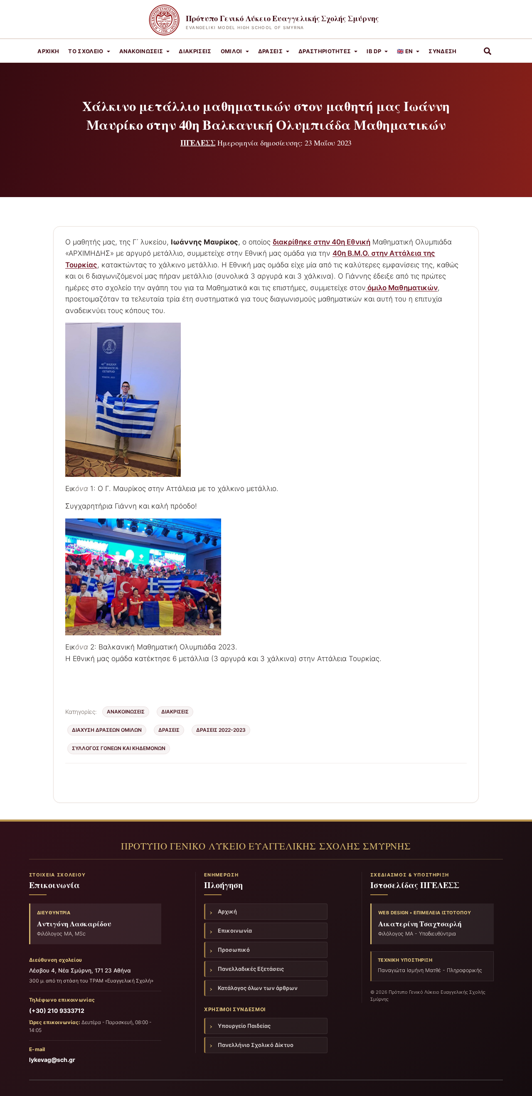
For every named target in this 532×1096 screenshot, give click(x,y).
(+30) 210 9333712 (56, 1010)
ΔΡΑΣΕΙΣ (169, 730)
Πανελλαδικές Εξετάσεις (251, 968)
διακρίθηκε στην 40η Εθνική (321, 242)
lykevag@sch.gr (52, 1059)
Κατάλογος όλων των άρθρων (258, 988)
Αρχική (48, 51)
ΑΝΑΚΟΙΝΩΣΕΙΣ (141, 51)
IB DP (374, 51)
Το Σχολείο (85, 51)
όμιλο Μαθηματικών (402, 288)
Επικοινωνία (235, 930)
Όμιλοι (231, 51)
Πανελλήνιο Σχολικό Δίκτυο (255, 1045)
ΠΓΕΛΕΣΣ (198, 142)
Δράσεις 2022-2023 (221, 730)
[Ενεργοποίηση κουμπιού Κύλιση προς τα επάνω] (515, 1079)
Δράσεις (270, 51)
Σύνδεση (442, 51)
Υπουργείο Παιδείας (244, 1025)
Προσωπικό (234, 949)
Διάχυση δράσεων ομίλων (107, 730)
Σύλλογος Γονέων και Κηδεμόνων (118, 748)
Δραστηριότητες (324, 51)
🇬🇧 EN (405, 51)
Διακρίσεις (195, 51)
